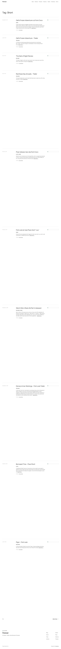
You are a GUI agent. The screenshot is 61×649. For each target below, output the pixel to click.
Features (18, 310)
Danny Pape (21, 46)
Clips (17, 154)
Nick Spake (20, 30)
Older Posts (56, 619)
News (17, 22)
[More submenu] (58, 1)
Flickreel (4, 1)
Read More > (34, 28)
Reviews (17, 58)
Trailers (18, 40)
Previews (18, 544)
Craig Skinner (21, 63)
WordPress (57, 646)
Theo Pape (20, 317)
